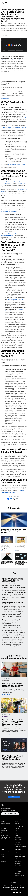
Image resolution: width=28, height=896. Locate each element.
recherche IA (23, 117)
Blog (16, 852)
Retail (2, 856)
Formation (17, 873)
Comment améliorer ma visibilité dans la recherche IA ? (12, 603)
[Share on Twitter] (14, 499)
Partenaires (3, 828)
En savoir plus (6, 694)
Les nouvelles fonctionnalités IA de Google (12, 182)
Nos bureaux (4, 833)
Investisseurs (4, 830)
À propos (3, 821)
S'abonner (13, 797)
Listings (17, 823)
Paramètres (14, 889)
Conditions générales (7, 887)
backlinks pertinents (10, 216)
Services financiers (5, 852)
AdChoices (15, 887)
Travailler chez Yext (5, 823)
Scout (16, 821)
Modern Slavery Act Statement (5, 838)
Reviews (17, 828)
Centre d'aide (18, 871)
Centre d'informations (20, 866)
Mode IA (10, 183)
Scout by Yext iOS (19, 844)
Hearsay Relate (18, 840)
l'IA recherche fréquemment (8, 211)
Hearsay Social (18, 837)
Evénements (18, 859)
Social (16, 830)
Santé (2, 854)
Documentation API (19, 875)
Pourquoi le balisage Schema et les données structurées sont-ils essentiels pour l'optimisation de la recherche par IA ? (12, 621)
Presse (2, 826)
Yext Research (18, 863)
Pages (16, 833)
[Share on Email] (17, 499)
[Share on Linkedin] (11, 499)
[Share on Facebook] (8, 499)
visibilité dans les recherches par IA (10, 60)
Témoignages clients (20, 856)
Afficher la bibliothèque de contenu (14, 775)
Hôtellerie (3, 861)
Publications (18, 854)
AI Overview (4, 183)
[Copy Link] (20, 499)
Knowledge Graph (19, 826)
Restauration (4, 859)
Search (16, 835)
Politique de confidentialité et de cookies (13, 885)
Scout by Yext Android (20, 846)
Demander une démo (10, 813)
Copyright (22, 887)
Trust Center (18, 861)
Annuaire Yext (4, 835)
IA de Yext (17, 842)
